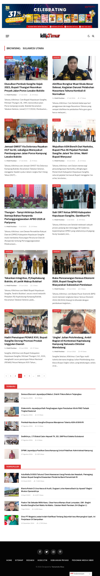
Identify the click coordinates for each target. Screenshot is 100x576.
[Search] (93, 36)
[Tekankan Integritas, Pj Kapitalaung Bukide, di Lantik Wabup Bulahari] (26, 262)
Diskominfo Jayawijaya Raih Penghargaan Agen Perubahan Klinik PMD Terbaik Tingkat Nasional (55, 409)
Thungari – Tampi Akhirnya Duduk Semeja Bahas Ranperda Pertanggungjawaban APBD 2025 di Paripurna (24, 217)
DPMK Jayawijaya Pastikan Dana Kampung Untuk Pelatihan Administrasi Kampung (57, 450)
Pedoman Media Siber (83, 560)
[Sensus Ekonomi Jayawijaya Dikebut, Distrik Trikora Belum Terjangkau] (11, 398)
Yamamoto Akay (58, 567)
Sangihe (8, 57)
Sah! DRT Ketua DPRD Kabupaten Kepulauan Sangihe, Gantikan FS (71, 214)
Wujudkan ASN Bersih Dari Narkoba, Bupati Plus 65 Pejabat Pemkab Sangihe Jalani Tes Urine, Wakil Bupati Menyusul (72, 151)
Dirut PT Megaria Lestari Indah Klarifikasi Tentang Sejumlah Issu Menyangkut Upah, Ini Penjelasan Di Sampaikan (58, 518)
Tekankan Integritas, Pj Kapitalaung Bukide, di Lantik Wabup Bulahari (24, 280)
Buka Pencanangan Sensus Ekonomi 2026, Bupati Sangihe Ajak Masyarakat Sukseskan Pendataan (73, 281)
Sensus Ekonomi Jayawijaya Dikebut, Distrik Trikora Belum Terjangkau (51, 394)
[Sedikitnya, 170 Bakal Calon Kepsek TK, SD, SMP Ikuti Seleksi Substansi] (11, 440)
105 (38, 376)
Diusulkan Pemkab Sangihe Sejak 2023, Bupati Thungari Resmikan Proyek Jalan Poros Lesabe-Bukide (24, 87)
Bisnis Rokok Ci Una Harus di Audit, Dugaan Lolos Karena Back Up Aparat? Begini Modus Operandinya (56, 489)
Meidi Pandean (12, 95)
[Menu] (7, 36)
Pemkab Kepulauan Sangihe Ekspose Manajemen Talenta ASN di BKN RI (52, 422)
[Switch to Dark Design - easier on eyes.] (88, 36)
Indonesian (78, 574)
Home (9, 560)
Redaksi (30, 560)
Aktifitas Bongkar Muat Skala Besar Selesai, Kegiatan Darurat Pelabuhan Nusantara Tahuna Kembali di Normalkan (73, 89)
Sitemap (19, 560)
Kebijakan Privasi (60, 560)
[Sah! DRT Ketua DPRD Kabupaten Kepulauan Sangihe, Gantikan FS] (74, 196)
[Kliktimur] (50, 36)
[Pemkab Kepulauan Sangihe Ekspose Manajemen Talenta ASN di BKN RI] (11, 426)
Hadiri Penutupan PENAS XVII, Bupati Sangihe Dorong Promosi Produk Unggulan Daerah (25, 341)
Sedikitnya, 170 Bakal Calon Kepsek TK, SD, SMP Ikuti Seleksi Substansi (52, 436)
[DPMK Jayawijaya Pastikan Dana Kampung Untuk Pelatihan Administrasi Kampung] (11, 454)
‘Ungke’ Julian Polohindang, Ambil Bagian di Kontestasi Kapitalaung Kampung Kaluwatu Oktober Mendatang (71, 342)
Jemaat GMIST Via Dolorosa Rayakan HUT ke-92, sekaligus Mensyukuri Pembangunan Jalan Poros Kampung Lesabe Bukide (25, 151)
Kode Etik (42, 560)
